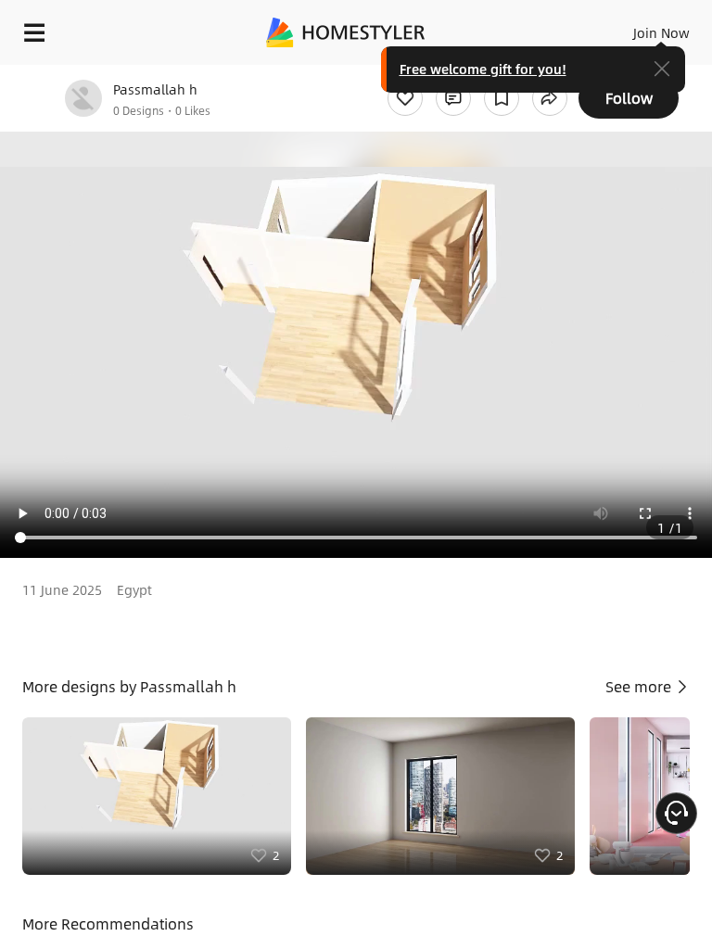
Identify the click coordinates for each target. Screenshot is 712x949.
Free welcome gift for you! (483, 68)
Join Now (661, 32)
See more (640, 686)
